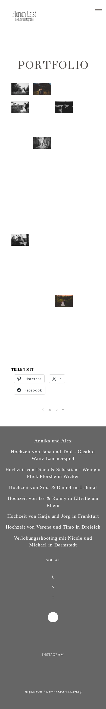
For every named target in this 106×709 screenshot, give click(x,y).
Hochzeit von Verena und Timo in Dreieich (53, 646)
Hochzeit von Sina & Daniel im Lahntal (53, 606)
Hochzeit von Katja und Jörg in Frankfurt (53, 635)
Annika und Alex (53, 559)
